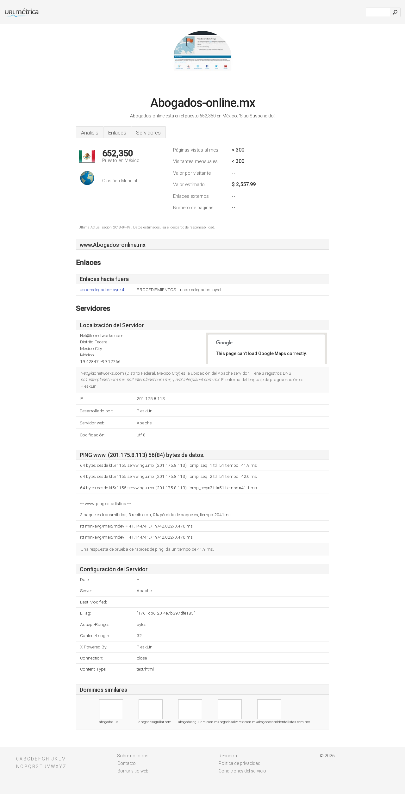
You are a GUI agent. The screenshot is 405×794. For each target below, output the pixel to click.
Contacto (126, 763)
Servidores (148, 132)
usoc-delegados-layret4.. (103, 289)
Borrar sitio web (132, 770)
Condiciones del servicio (242, 770)
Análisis (89, 132)
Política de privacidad (239, 763)
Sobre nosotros (132, 755)
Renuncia (228, 755)
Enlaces (117, 132)
